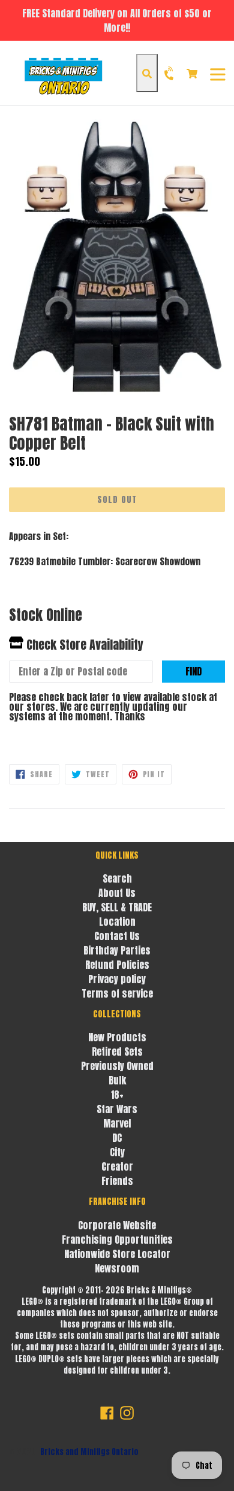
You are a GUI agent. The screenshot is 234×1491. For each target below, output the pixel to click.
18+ (117, 1094)
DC (117, 1138)
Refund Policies (117, 964)
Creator (117, 1166)
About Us (117, 893)
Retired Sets (117, 1051)
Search (117, 878)
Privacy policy (117, 979)
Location (117, 921)
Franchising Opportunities (117, 1239)
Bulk (117, 1080)
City (117, 1152)
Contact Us (117, 936)
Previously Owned (117, 1066)
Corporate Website (117, 1225)
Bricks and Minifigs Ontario (89, 1451)
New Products (117, 1037)
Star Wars (117, 1109)
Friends (117, 1181)
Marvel (117, 1123)
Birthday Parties (117, 950)
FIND (193, 671)
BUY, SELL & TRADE (117, 907)
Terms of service (117, 993)
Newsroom (117, 1268)
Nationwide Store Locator (117, 1254)
